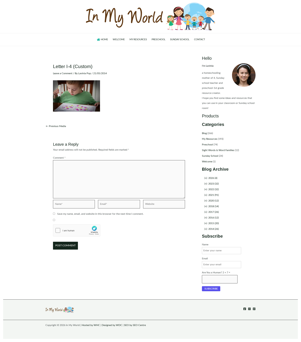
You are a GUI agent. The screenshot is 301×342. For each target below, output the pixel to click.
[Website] (164, 205)
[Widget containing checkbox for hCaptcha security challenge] (76, 230)
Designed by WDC (112, 325)
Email (205, 258)
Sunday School (210, 156)
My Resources (209, 139)
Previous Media (56, 126)
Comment (59, 158)
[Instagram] (249, 308)
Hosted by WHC (91, 325)
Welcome (207, 161)
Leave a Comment (62, 73)
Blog (204, 133)
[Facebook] (244, 308)
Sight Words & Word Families (218, 150)
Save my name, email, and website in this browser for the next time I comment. (100, 214)
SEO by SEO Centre (135, 325)
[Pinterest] (254, 308)
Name (205, 244)
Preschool (207, 144)
